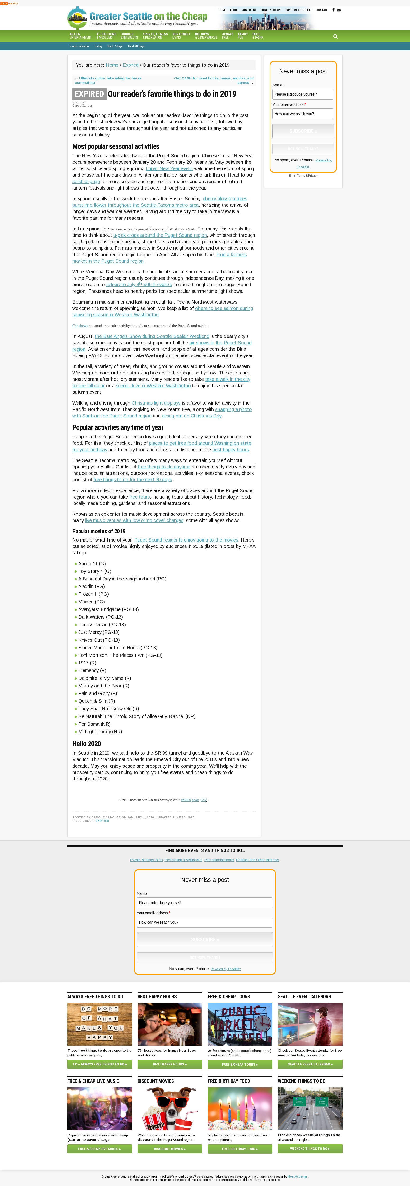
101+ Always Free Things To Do (98, 1064)
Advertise (249, 10)
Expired (102, 820)
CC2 (204, 800)
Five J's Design (298, 1176)
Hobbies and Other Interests (257, 860)
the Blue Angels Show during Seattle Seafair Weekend (152, 336)
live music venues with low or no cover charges (134, 520)
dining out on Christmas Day (191, 415)
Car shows (80, 325)
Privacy (312, 175)
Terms (301, 175)
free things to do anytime (164, 466)
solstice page (86, 181)
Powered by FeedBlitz (226, 969)
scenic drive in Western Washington (153, 385)
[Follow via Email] (339, 10)
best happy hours (230, 449)
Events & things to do (146, 860)
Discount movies (168, 1149)
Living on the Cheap (298, 10)
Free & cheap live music (98, 1149)
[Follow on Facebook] (333, 10)
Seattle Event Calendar (309, 1064)
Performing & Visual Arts (183, 860)
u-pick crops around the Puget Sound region (160, 235)
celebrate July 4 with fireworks (139, 284)
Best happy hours (168, 1064)
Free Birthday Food (238, 1149)
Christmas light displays (156, 403)
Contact (322, 10)
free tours (139, 497)
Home (222, 10)
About (234, 10)
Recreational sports (219, 860)
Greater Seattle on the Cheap (146, 18)
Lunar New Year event (169, 168)
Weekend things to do (308, 1149)
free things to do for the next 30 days (132, 479)
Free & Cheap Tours (238, 1064)
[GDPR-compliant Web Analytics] (9, 3)
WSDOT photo (190, 800)
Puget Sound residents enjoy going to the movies (186, 539)
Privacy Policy (270, 10)
